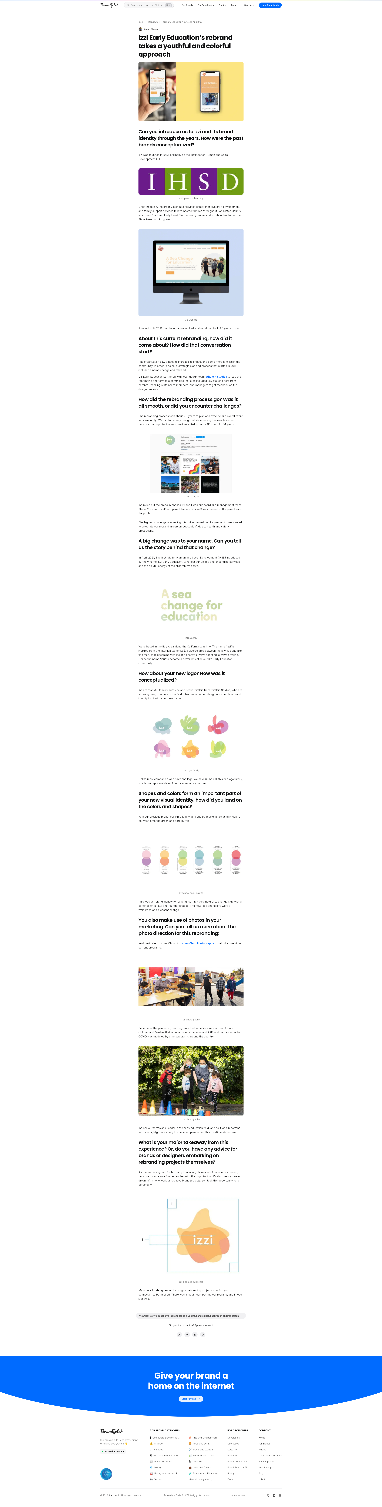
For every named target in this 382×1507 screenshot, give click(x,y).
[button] (249, 5)
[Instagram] (280, 1495)
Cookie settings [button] (238, 1495)
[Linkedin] (274, 1495)
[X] (268, 1495)
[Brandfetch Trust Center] (106, 1474)
